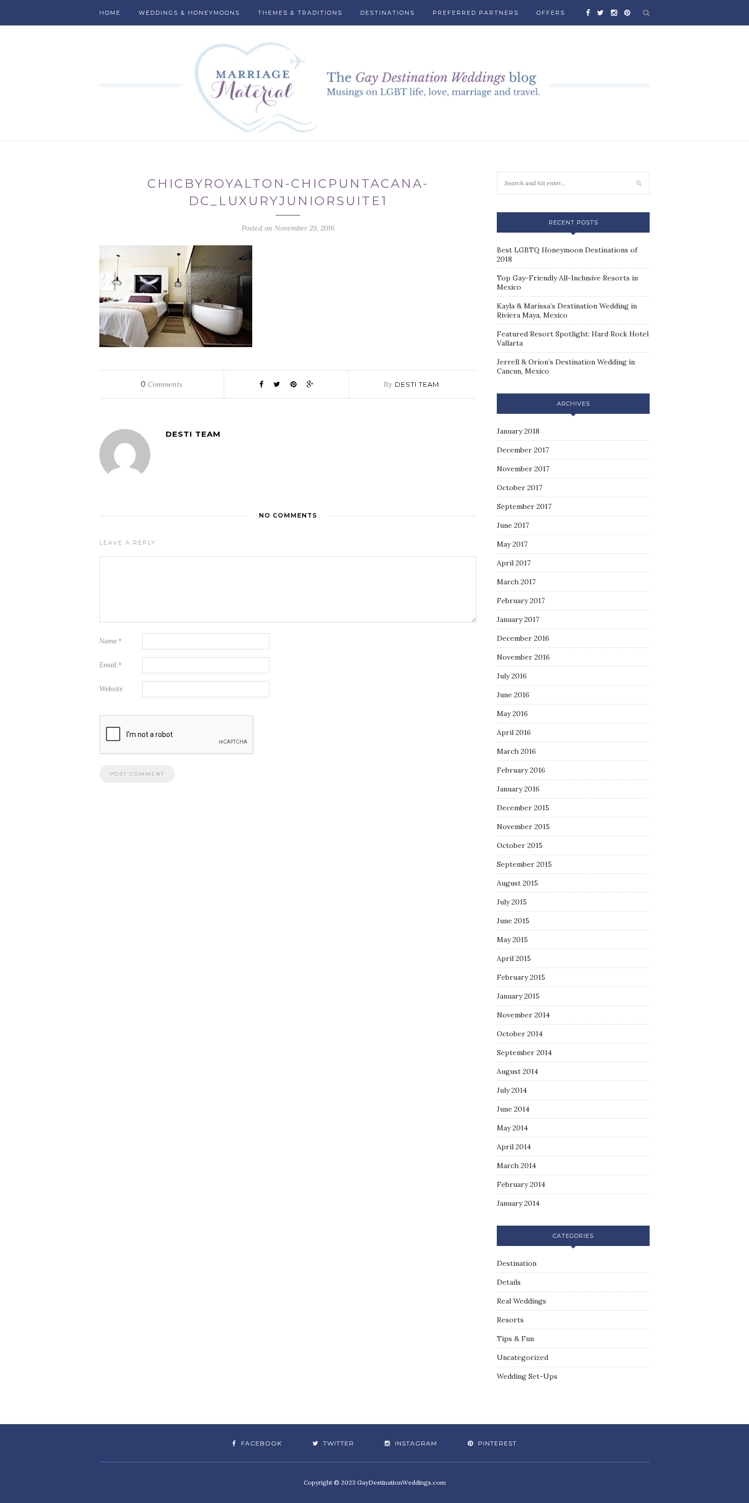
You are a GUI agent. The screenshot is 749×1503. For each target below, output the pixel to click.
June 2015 (513, 920)
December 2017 (523, 450)
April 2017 (513, 563)
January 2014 (518, 1203)
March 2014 (516, 1165)
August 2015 (517, 883)
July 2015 (512, 901)
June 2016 (513, 694)
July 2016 (512, 675)
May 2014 (512, 1127)
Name (110, 641)
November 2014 (523, 1014)
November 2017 (523, 468)
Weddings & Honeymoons (189, 12)
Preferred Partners (476, 12)
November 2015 (523, 826)
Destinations (387, 12)
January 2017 (518, 619)
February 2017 (521, 600)
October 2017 (519, 487)
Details (509, 1282)
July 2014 (512, 1090)
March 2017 (516, 581)
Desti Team (417, 384)
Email (110, 665)
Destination (517, 1263)
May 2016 (512, 713)
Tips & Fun (515, 1338)
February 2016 (521, 770)
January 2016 (518, 788)
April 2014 (514, 1146)
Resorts (510, 1319)
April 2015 (514, 958)
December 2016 (523, 638)
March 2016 (516, 751)
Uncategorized (522, 1357)
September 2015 (524, 864)
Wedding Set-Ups (527, 1376)
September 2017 (524, 506)
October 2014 (520, 1033)
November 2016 (523, 657)
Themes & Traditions (300, 12)
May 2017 (512, 544)
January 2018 (518, 431)
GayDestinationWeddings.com (401, 1482)
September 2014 (524, 1052)
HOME (110, 12)
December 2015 (523, 807)
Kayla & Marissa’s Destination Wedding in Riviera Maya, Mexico (567, 310)
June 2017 (513, 525)
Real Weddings (521, 1301)
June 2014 (513, 1109)
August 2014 (517, 1071)
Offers (551, 12)
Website (111, 689)
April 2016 (514, 732)
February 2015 (521, 977)
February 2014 (521, 1184)
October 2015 (520, 845)
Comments (161, 384)
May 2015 (512, 939)
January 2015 (518, 996)
